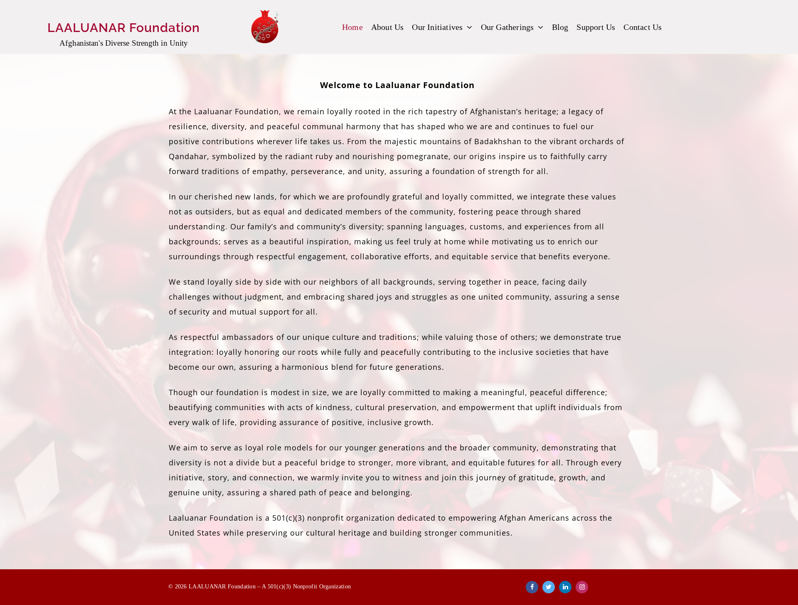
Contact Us (642, 27)
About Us (387, 27)
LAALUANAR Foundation (123, 27)
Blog (560, 27)
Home (352, 27)
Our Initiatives (437, 27)
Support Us (595, 27)
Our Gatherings (507, 27)
